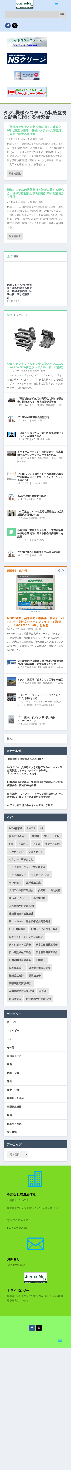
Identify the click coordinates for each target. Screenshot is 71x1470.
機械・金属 (26, 139)
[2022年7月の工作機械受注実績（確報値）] (11, 554)
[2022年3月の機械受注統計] (11, 497)
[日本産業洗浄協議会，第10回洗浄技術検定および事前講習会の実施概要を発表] (11, 662)
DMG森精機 (15, 828)
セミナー (43, 701)
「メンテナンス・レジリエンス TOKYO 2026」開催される (38, 696)
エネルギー (37, 483)
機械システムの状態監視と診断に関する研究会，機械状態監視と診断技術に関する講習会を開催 (35, 193)
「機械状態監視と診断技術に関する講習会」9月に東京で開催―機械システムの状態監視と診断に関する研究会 (35, 130)
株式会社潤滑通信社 (21, 1194)
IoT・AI (35, 404)
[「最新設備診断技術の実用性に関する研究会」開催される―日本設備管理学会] (11, 400)
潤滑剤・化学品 (50, 458)
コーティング (16, 851)
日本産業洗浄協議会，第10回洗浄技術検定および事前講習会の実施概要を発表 (40, 662)
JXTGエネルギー (18, 836)
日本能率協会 (16, 967)
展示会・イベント (18, 898)
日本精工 (40, 960)
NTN (46, 836)
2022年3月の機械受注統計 (31, 495)
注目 (9, 1081)
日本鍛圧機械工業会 (39, 967)
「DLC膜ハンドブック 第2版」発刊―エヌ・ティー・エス (38, 719)
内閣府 (41, 890)
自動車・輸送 (39, 370)
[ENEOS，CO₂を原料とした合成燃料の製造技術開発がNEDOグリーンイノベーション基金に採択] (11, 475)
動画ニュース (14, 1055)
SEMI (57, 836)
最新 (23, 628)
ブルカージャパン (40, 874)
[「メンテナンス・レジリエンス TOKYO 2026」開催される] (11, 697)
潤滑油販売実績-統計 (20, 983)
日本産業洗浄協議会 (20, 960)
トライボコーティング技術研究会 (27, 867)
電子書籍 (12, 1132)
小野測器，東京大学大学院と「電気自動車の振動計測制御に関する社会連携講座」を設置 (40, 533)
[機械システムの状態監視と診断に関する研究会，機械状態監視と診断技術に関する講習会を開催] (20, 271)
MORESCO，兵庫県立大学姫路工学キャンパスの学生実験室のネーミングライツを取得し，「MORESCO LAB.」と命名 (35, 621)
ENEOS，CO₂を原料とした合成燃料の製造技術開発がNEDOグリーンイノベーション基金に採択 (40, 477)
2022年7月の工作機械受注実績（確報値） (40, 552)
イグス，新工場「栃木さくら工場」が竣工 (40, 679)
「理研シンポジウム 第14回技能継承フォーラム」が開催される (40, 434)
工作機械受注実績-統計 (21, 905)
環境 (45, 483)
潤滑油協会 (35, 975)
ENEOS (31, 828)
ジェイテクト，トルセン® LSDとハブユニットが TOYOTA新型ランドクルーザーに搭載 (35, 365)
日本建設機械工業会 (20, 952)
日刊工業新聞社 (17, 929)
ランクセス (15, 882)
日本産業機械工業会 (47, 952)
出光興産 (55, 890)
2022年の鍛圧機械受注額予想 (33, 417)
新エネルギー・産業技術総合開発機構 (29, 921)
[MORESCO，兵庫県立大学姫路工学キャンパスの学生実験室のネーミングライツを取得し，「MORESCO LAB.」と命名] (36, 594)
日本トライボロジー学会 (44, 929)
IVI (41, 828)
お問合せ (13, 1259)
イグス (36, 843)
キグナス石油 (52, 843)
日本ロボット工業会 (20, 944)
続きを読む (15, 173)
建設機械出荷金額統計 (21, 913)
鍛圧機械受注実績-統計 (38, 998)
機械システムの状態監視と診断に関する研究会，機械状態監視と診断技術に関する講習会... (19, 291)
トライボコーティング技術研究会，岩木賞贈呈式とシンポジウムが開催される (40, 453)
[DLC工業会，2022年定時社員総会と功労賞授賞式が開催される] (11, 513)
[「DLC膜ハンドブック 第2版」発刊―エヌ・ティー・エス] (11, 719)
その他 (10, 1047)
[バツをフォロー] (15, 25)
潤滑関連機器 (48, 704)
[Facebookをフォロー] (8, 25)
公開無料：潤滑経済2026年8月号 (25, 758)
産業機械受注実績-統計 (21, 991)
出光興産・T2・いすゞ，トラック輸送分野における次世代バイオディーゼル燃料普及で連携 (35, 795)
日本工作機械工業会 (47, 944)
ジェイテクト (36, 851)
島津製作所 (39, 898)
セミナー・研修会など (21, 859)
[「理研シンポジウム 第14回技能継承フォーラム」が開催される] (11, 434)
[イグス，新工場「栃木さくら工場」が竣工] (11, 681)
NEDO (35, 836)
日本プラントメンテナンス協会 (26, 936)
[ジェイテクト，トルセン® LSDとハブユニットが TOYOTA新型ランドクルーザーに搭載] (36, 339)
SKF (11, 843)
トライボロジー (17, 874)
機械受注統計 (16, 975)
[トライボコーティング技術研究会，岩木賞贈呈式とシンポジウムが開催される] (11, 453)
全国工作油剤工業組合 (21, 890)
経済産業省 (15, 998)
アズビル (23, 843)
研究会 (43, 991)
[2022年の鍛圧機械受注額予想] (11, 419)
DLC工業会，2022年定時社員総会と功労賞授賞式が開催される (40, 513)
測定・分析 (38, 139)
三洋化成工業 (33, 882)
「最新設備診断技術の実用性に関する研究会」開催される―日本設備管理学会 (40, 400)
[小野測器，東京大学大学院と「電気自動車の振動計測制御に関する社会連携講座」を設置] (11, 532)
